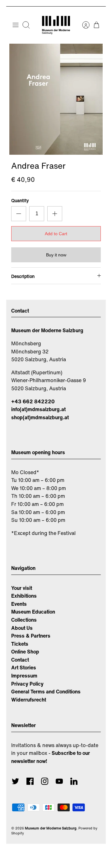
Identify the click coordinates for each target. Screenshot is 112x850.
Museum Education (33, 611)
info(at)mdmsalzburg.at (38, 409)
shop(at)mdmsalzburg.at (40, 417)
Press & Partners (30, 635)
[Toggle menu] (15, 25)
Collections (24, 620)
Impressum (24, 675)
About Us (22, 628)
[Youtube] (59, 781)
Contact (20, 659)
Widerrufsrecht (28, 699)
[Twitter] (15, 781)
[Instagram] (44, 781)
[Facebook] (30, 781)
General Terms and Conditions (46, 691)
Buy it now (56, 254)
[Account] (83, 25)
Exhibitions (24, 596)
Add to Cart (56, 233)
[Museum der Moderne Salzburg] (56, 25)
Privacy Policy (27, 683)
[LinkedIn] (74, 781)
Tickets (19, 644)
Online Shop (25, 651)
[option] (56, 99)
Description (23, 276)
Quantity (20, 200)
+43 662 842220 (33, 401)
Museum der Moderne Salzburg (51, 828)
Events (19, 604)
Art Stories (23, 667)
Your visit (21, 588)
